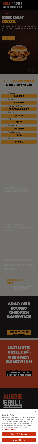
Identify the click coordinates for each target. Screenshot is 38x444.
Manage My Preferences (19, 434)
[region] (19, 426)
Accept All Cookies (19, 440)
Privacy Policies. (10, 430)
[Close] (35, 411)
